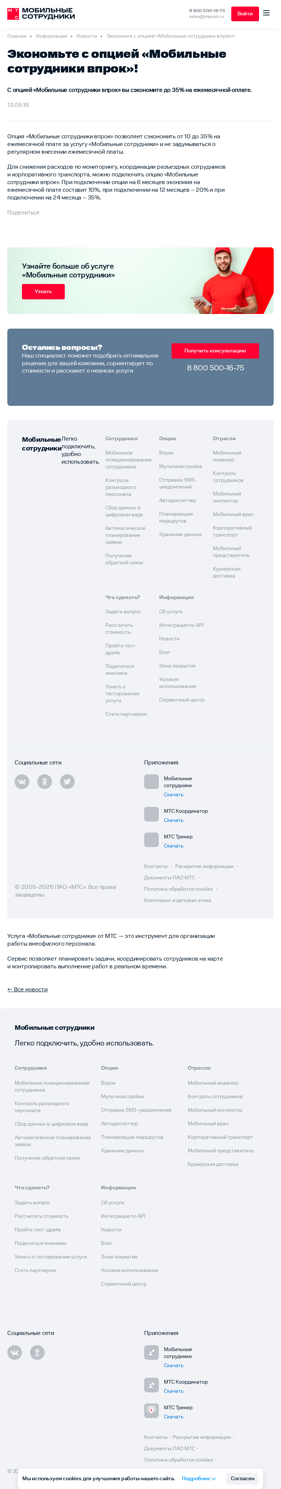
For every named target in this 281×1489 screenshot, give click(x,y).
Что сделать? (122, 598)
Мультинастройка (180, 466)
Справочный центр (182, 700)
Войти (245, 14)
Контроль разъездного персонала (120, 487)
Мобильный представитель (221, 1151)
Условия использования (129, 1270)
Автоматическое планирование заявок (125, 535)
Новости (86, 36)
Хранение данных (180, 535)
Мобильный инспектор (215, 1110)
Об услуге (171, 612)
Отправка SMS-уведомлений (136, 1110)
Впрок (166, 453)
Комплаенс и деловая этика (177, 900)
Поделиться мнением (40, 1243)
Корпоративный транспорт (220, 1137)
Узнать (43, 292)
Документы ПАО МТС (170, 878)
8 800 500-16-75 (207, 11)
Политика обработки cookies (179, 889)
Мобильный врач (233, 514)
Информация (51, 36)
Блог (165, 652)
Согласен (242, 1479)
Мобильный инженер (213, 1083)
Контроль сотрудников (215, 1097)
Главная (16, 36)
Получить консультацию (215, 351)
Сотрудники (121, 439)
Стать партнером (126, 714)
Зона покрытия (177, 666)
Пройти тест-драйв (38, 1230)
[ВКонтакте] (14, 1352)
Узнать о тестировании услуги (122, 694)
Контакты (156, 866)
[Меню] (266, 13)
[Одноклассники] (37, 1352)
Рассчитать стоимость (41, 1216)
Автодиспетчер (177, 501)
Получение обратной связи (47, 1158)
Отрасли (224, 439)
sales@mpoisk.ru (206, 16)
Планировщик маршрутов (132, 1137)
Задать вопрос (123, 612)
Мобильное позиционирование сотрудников (128, 460)
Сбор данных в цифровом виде (52, 1124)
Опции (167, 439)
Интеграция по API (181, 625)
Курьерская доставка (213, 1164)
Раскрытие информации (205, 866)
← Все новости (27, 989)
